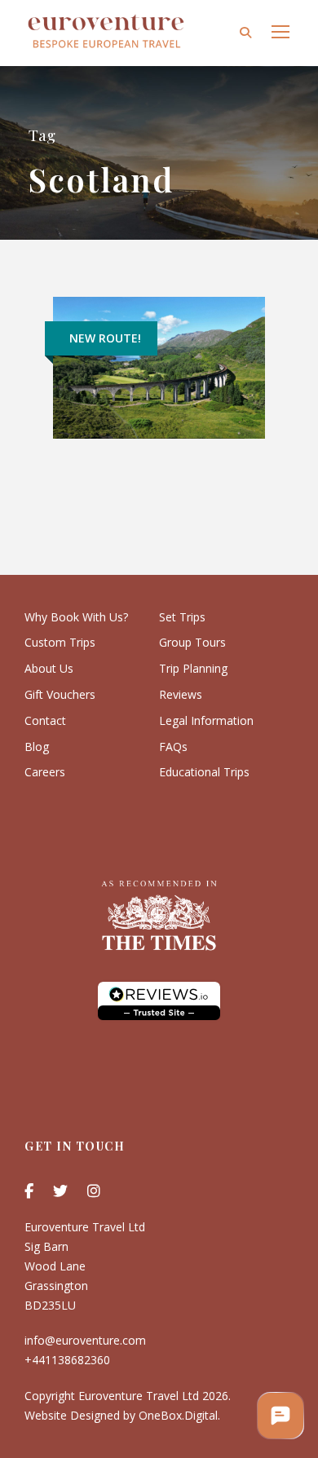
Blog (36, 746)
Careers (44, 772)
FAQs (173, 746)
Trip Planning (193, 668)
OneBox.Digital (178, 1415)
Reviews (180, 694)
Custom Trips (59, 642)
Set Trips (182, 617)
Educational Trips (204, 772)
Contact (45, 720)
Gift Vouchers (59, 694)
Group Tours (192, 642)
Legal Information (206, 720)
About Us (48, 668)
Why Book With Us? (76, 617)
